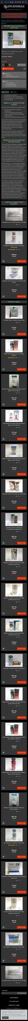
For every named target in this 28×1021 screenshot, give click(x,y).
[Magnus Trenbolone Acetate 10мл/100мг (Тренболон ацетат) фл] (14, 625)
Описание (5, 92)
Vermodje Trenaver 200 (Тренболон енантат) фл (14, 494)
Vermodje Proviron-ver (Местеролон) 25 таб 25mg (14, 222)
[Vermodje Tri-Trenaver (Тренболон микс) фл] (14, 660)
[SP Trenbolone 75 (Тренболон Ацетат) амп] (14, 938)
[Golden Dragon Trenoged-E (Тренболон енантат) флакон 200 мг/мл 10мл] (14, 693)
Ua (15, 2)
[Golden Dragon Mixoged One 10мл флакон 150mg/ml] (14, 345)
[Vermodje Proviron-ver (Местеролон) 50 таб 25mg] (14, 972)
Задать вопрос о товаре (17, 51)
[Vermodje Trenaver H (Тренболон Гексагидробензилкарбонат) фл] (14, 519)
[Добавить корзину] (3, 261)
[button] (4, 40)
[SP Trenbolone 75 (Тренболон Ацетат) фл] (14, 834)
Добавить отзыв (6, 51)
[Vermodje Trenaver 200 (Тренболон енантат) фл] (14, 485)
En (20, 2)
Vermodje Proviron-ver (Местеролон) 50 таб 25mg (14, 980)
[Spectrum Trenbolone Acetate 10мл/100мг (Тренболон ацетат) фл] (14, 589)
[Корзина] (23, 2)
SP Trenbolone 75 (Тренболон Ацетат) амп (14, 947)
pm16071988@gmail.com (16, 1008)
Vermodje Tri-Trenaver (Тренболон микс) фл (14, 668)
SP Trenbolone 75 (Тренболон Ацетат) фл (14, 843)
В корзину (22, 65)
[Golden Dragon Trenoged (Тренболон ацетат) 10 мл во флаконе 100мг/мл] (14, 729)
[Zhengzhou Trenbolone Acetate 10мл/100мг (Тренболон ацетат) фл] (14, 554)
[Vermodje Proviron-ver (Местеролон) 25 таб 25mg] (14, 214)
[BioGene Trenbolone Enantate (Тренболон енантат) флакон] (14, 799)
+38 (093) (18, 9)
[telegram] (10, 2)
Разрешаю (5, 1017)
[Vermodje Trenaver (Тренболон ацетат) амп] (14, 312)
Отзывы (14, 92)
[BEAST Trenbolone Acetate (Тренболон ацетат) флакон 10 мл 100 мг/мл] (14, 450)
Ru (18, 2)
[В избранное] (24, 68)
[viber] (7, 2)
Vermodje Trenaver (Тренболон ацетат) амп (14, 320)
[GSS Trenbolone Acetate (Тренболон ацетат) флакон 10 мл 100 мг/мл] (14, 415)
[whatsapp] (5, 2)
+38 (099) (10, 9)
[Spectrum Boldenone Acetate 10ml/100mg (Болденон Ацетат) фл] (14, 903)
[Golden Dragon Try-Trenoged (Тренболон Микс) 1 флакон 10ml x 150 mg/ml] (14, 764)
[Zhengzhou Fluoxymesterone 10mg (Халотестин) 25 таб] (14, 272)
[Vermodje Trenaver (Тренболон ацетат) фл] (14, 39)
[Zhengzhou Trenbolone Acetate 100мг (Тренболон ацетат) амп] (14, 868)
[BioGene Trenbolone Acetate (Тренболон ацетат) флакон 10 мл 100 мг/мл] (14, 381)
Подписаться (22, 993)
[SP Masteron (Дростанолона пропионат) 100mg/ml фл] (14, 237)
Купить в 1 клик (8, 68)
